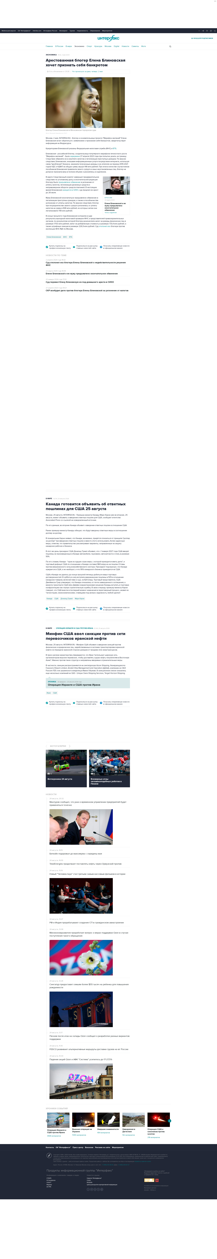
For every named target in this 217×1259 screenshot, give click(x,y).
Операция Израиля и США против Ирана (74, 628)
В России (59, 46)
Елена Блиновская (54, 237)
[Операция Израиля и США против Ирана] (58, 1127)
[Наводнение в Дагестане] (133, 1126)
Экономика (79, 46)
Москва (108, 46)
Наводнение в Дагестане (128, 1130)
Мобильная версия (9, 31)
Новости (125, 46)
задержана (75, 156)
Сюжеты (135, 46)
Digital (116, 46)
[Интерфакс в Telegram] (91, 1189)
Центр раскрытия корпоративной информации (102, 1185)
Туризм (72, 31)
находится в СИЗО (70, 190)
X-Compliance (51, 1180)
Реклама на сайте (102, 1147)
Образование (95, 31)
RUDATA (89, 1182)
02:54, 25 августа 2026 (61, 499)
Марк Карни (79, 599)
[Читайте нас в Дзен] (88, 1189)
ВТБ (114, 148)
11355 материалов (79, 1135)
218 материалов (153, 1137)
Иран (49, 693)
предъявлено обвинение (69, 182)
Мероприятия (107, 31)
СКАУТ (49, 1182)
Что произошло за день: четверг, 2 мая (87, 71)
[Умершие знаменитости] (108, 1126)
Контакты (50, 1147)
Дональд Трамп (67, 599)
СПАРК (49, 1178)
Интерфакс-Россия (50, 31)
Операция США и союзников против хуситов (156, 1131)
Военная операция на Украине (82, 1130)
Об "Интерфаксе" (24, 31)
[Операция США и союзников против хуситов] (158, 1126)
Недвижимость (82, 31)
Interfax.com (37, 31)
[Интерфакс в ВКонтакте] (95, 1189)
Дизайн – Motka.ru (150, 1190)
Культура (98, 46)
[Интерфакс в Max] (101, 1189)
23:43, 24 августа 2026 (63, 307)
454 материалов (103, 1133)
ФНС (65, 237)
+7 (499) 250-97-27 (123, 1165)
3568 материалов (54, 1136)
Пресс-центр (78, 1147)
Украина (66, 414)
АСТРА (49, 1187)
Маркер (49, 1185)
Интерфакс (108, 38)
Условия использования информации (156, 1186)
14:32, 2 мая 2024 (63, 55)
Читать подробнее (115, 208)
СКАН (89, 1180)
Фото (143, 46)
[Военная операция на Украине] (83, 1126)
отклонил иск (104, 226)
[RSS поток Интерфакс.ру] (98, 1189)
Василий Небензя (53, 414)
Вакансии (89, 1147)
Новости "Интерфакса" (94, 1178)
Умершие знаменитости (108, 1129)
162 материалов (128, 1135)
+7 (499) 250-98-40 (107, 1165)
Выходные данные (150, 1188)
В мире (69, 46)
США (56, 599)
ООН (78, 414)
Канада (49, 599)
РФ (72, 414)
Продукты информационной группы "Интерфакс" (80, 1170)
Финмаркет (63, 31)
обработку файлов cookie (143, 1161)
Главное (49, 46)
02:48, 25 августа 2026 (102, 628)
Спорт (89, 46)
